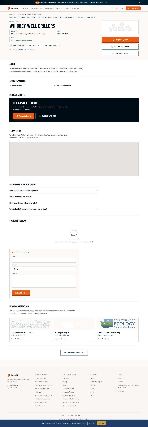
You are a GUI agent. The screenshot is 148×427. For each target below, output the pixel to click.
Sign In (122, 8)
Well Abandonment (51, 45)
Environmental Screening (71, 399)
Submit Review (21, 293)
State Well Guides (41, 402)
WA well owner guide (87, 17)
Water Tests (49, 8)
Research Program (96, 382)
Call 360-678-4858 (121, 46)
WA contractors (45, 17)
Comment (15, 274)
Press (92, 392)
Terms (120, 378)
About (92, 378)
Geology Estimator (69, 389)
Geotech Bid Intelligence (71, 402)
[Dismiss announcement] (139, 2)
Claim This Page (121, 53)
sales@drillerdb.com (14, 388)
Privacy (120, 382)
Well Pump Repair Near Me (43, 385)
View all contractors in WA (74, 353)
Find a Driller (20, 14)
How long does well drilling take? (23, 203)
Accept (101, 423)
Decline (91, 423)
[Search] (117, 8)
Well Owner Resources (42, 399)
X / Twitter (29, 50)
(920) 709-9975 (12, 385)
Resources (75, 8)
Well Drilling (34, 45)
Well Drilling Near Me (41, 382)
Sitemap (121, 391)
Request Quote (122, 40)
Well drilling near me (65, 17)
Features (59, 8)
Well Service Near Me (42, 389)
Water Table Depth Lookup (43, 395)
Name (14, 256)
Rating (14, 265)
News (92, 389)
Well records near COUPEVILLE (22, 17)
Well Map (25, 8)
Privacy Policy (81, 423)
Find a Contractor (36, 8)
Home (11, 14)
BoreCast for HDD (68, 392)
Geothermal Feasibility (70, 406)
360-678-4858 (62, 34)
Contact (93, 385)
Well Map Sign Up (133, 8)
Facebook (20, 50)
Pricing (67, 8)
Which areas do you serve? (20, 196)
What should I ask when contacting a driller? (28, 209)
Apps (64, 385)
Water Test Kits (40, 406)
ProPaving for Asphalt (69, 395)
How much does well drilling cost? (23, 190)
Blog (91, 395)
